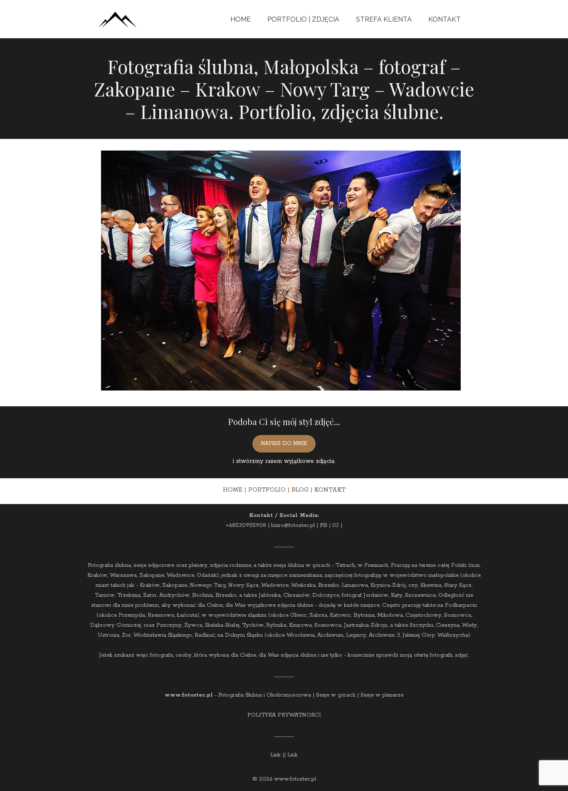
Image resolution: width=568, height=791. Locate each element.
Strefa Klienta (384, 19)
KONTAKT (330, 490)
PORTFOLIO (267, 490)
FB (323, 525)
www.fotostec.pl (189, 695)
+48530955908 (246, 525)
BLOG (300, 490)
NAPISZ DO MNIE (284, 443)
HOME (232, 490)
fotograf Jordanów (365, 595)
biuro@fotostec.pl (293, 525)
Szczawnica (420, 595)
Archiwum (330, 635)
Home (240, 19)
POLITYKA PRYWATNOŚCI (284, 715)
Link (275, 755)
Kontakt (444, 19)
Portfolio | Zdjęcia (303, 19)
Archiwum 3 (384, 635)
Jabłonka (270, 595)
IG (335, 525)
